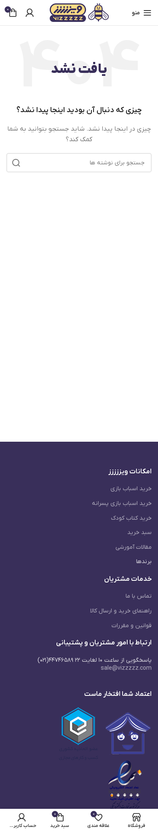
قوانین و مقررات (132, 626)
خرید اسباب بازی (131, 489)
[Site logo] (79, 12)
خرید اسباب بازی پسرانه (122, 503)
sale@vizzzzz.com (126, 668)
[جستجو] (16, 162)
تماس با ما (139, 596)
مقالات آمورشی (133, 547)
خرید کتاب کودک (131, 518)
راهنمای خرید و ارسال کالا (121, 611)
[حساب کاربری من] (29, 12)
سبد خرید (139, 533)
